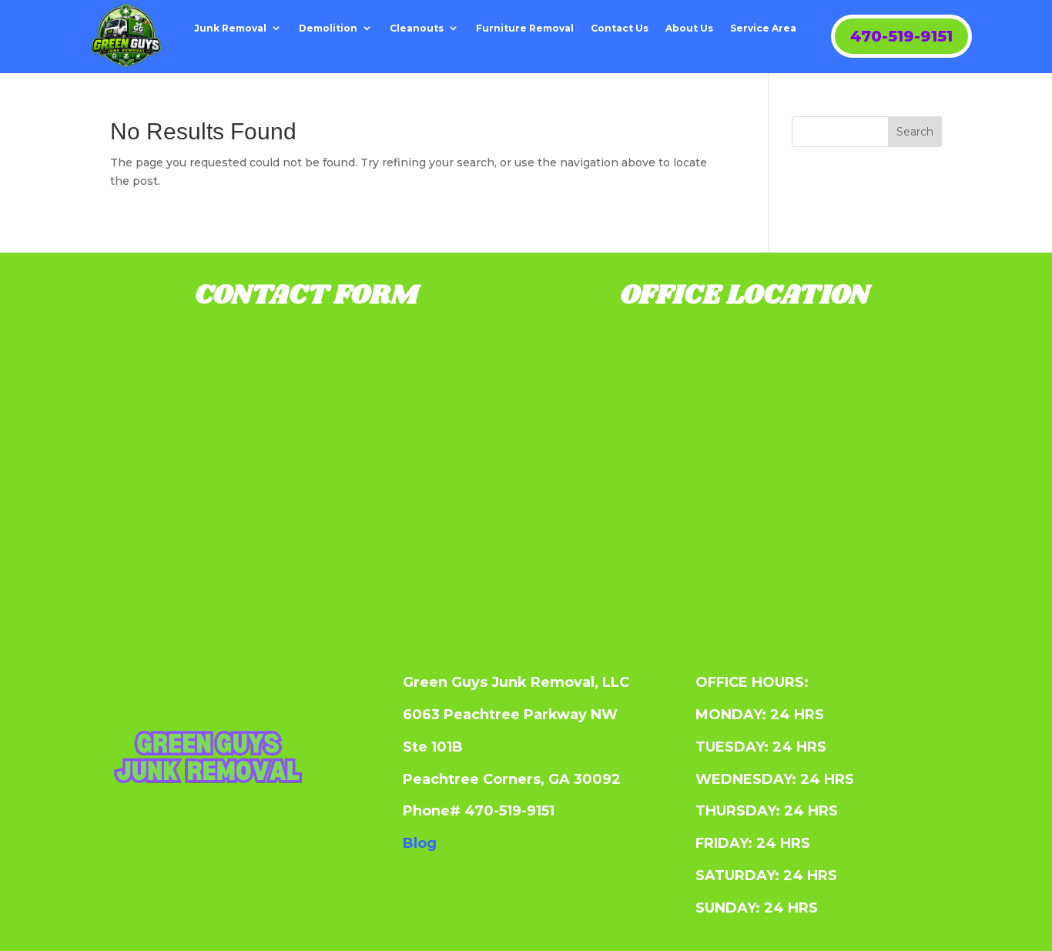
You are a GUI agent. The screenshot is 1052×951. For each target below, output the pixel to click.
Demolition (328, 28)
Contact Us (619, 28)
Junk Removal (230, 28)
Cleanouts (417, 28)
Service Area (763, 28)
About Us (689, 28)
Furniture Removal (525, 28)
